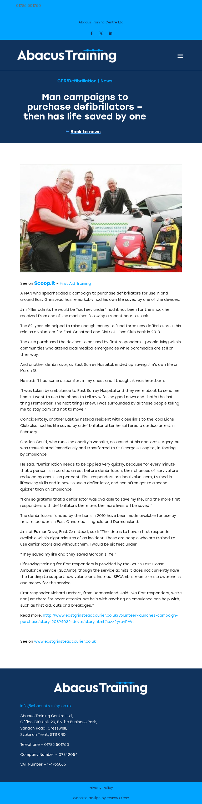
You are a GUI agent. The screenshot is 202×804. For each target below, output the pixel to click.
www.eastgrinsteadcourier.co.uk (65, 641)
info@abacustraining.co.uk (46, 706)
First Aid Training (75, 283)
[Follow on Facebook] (91, 33)
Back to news (85, 131)
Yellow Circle (118, 798)
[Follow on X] (101, 33)
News (106, 80)
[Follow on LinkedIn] (110, 33)
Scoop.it (44, 283)
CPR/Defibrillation (77, 80)
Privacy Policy (101, 788)
